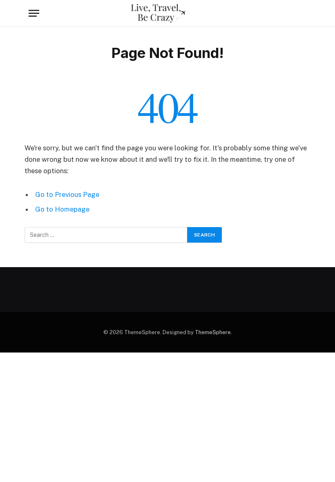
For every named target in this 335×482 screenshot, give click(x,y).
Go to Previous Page (67, 194)
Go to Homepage (62, 209)
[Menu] (34, 13)
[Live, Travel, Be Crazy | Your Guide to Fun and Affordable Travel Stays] (167, 13)
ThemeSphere (213, 332)
